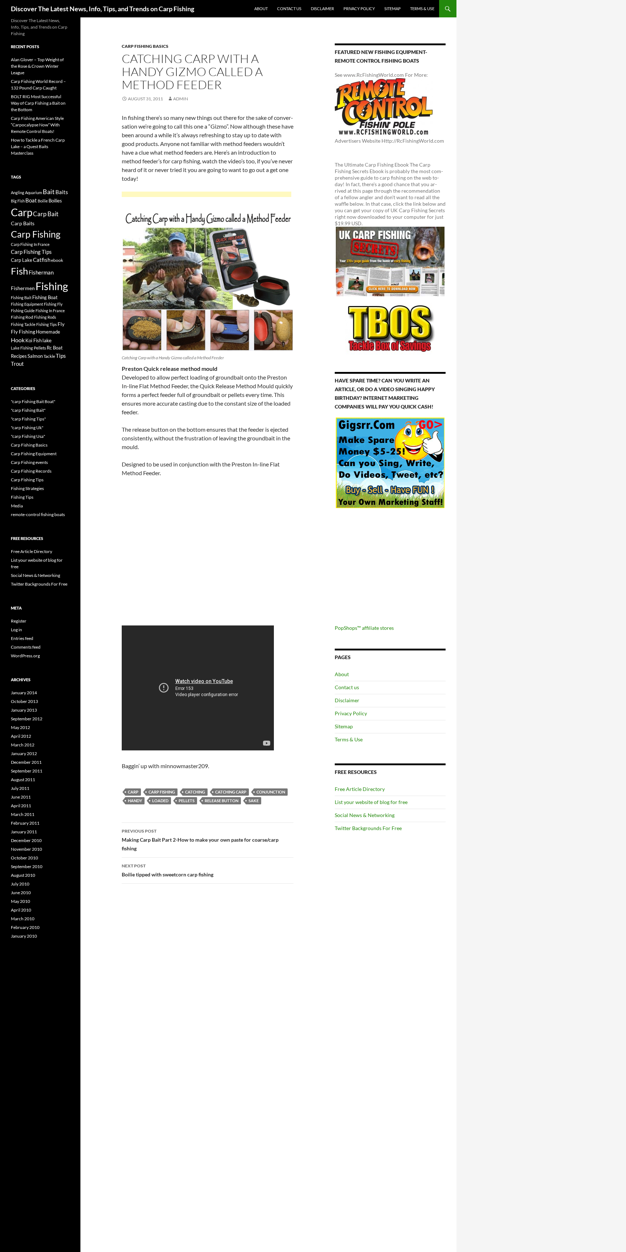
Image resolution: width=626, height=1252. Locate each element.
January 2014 (24, 692)
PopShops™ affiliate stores (364, 628)
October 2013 (24, 701)
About (261, 8)
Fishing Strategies (27, 488)
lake (46, 340)
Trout (17, 364)
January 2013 (24, 710)
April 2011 (21, 805)
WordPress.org (25, 655)
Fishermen (23, 288)
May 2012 (20, 727)
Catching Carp (230, 792)
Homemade (48, 332)
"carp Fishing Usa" (28, 436)
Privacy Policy (359, 8)
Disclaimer (322, 8)
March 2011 (22, 814)
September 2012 (26, 718)
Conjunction (270, 792)
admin (180, 98)
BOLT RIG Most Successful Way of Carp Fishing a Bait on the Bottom (38, 103)
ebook (57, 260)
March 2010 (22, 918)
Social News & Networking (365, 815)
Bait (49, 192)
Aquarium (33, 192)
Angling (17, 192)
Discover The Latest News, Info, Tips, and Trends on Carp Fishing (102, 9)
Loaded (160, 800)
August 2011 (23, 779)
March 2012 (22, 745)
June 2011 (21, 797)
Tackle (49, 356)
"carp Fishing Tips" (28, 419)
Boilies (55, 201)
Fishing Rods (45, 317)
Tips (61, 355)
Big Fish (18, 200)
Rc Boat (55, 348)
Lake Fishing (22, 348)
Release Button (221, 800)
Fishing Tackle (23, 324)
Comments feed (26, 647)
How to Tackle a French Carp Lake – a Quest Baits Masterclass (38, 146)
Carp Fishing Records (31, 471)
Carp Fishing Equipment (34, 453)
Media (17, 505)
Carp (133, 792)
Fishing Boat (45, 297)
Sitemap (392, 8)
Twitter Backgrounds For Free (368, 828)
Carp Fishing (162, 792)
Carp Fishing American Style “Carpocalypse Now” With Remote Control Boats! (37, 125)
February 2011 (25, 823)
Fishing (52, 286)
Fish (19, 271)
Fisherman (41, 272)
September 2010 (26, 866)
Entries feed (22, 638)
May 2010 (20, 901)
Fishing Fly (53, 304)
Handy (135, 800)
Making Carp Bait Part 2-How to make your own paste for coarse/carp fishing (200, 839)
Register (18, 621)
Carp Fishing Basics (145, 46)
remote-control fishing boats (38, 514)
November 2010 (26, 849)
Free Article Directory (360, 789)
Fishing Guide (23, 310)
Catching (195, 792)
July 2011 (20, 788)
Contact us (289, 8)
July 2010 (20, 884)
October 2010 (24, 858)
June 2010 (21, 892)
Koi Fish (33, 340)
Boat (31, 200)
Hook (18, 339)
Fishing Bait (21, 297)
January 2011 (24, 831)
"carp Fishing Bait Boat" (33, 401)
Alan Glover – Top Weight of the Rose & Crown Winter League (37, 66)
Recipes (19, 356)
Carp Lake (21, 260)
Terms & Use (422, 8)
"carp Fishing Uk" (27, 427)
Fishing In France (50, 310)
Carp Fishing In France (30, 244)
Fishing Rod (22, 316)
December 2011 (26, 762)
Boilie (43, 200)
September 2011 (26, 771)
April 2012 (21, 736)
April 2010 (21, 910)
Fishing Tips (46, 324)
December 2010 (26, 840)
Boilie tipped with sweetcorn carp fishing (167, 870)
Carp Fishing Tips (31, 251)
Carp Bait (45, 214)
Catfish (41, 259)
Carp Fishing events (29, 462)
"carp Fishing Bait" (28, 410)
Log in (16, 629)
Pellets (187, 800)
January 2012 (24, 753)
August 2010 (23, 875)
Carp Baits (22, 223)
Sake (254, 800)
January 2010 (24, 936)
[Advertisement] (206, 195)
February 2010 (25, 927)
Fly (61, 324)
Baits (61, 192)
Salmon (35, 356)
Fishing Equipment (27, 304)
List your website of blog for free (371, 802)
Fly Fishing (23, 331)
